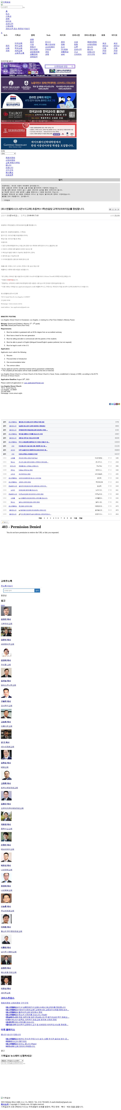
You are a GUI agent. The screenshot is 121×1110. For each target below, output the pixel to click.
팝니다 (90, 49)
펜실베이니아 (13, 486)
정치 (7, 46)
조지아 (13, 450)
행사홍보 (9, 173)
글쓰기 (6, 522)
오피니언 (9, 24)
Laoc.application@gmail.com (34, 383)
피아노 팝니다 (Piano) (21, 1044)
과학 (47, 54)
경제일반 (34, 57)
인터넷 (48, 49)
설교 (104, 43)
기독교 (8, 16)
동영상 (21, 29)
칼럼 (76, 44)
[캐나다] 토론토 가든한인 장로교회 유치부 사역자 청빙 (31, 1020)
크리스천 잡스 (11, 29)
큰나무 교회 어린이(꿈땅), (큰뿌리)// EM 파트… (33, 462)
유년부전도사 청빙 (24, 474)
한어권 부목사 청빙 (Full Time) (28, 458)
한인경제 (34, 49)
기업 (32, 44)
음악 (63, 42)
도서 (63, 47)
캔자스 (13, 470)
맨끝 (80, 518)
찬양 (104, 51)
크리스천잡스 (7, 998)
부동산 (33, 47)
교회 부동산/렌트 (13, 163)
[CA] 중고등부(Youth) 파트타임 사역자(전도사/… (36, 514)
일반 (104, 53)
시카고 (13, 474)
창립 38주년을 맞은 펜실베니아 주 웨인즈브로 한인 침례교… (37, 1017)
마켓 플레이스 (8, 1029)
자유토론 (9, 175)
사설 (76, 42)
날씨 (63, 54)
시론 (76, 47)
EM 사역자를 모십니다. (20, 1022)
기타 (12, 446)
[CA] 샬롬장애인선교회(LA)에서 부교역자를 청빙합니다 (36, 1007)
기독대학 (9, 26)
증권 (32, 42)
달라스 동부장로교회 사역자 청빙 (29, 502)
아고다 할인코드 (16, 1041)
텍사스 (13, 462)
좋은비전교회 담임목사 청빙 (24, 1012)
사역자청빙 (92, 44)
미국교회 (18, 43)
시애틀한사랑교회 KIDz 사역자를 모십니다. (34, 498)
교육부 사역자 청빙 (25, 482)
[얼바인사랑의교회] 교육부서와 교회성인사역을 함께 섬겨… (37, 1010)
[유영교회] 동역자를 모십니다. (28, 490)
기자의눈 (78, 54)
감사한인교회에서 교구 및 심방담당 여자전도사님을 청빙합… (37, 1025)
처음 (40, 518)
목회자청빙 (92, 42)
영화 (63, 44)
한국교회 (18, 48)
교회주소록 (19, 53)
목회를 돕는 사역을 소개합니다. (29, 466)
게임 (47, 52)
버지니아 (13, 466)
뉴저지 (13, 490)
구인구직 (91, 54)
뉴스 (7, 14)
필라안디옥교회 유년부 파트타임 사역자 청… (33, 486)
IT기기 (48, 42)
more (3, 605)
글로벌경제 (34, 52)
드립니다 (91, 52)
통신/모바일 (50, 44)
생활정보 (65, 52)
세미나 (105, 46)
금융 (32, 39)
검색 (37, 590)
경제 (7, 19)
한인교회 (18, 46)
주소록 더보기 (7, 586)
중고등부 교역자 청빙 (25, 506)
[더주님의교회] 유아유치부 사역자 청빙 (31, 494)
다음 (75, 518)
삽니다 (90, 47)
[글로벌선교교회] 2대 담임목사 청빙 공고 (33, 510)
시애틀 (13, 458)
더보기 (27, 29)
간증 (104, 48)
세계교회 (18, 51)
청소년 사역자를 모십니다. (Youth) (26, 1015)
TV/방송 (64, 49)
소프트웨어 (50, 47)
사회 (7, 48)
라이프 (8, 21)
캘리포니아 (12, 426)
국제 (7, 51)
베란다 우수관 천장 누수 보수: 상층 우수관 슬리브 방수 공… (37, 1039)
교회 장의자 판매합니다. (20, 1046)
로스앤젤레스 (13, 422)
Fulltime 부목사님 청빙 (26, 470)
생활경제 (34, 54)
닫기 (60, 180)
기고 (76, 52)
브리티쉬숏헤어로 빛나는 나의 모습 (30, 478)
